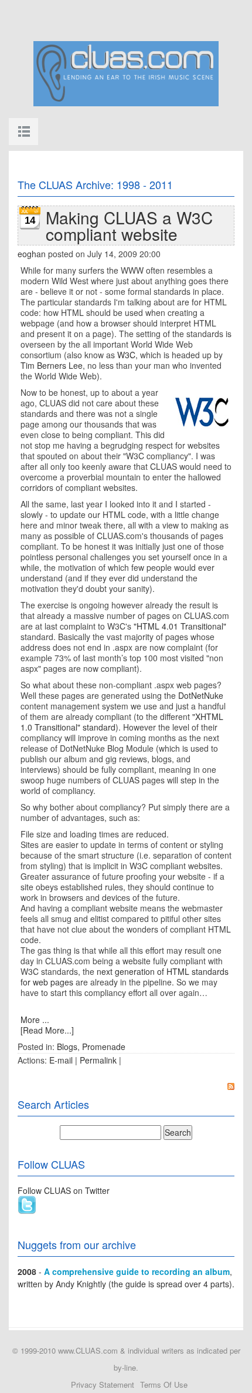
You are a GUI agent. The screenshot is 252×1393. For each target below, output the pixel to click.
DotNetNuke (200, 695)
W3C (126, 355)
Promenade (103, 1046)
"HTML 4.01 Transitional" (180, 626)
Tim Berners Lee (52, 365)
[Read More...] (47, 1030)
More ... (35, 1019)
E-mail (61, 1060)
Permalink (98, 1060)
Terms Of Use (164, 1384)
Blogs (67, 1046)
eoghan (32, 254)
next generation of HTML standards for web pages (125, 976)
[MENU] (23, 131)
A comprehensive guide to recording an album (137, 1271)
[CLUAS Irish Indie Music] (126, 72)
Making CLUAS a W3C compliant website (129, 225)
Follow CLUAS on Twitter (64, 1190)
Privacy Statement (102, 1384)
